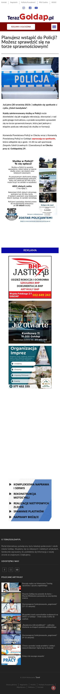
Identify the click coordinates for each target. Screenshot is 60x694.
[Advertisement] (30, 411)
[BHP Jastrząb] (30, 297)
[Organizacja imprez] (30, 387)
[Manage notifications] (53, 688)
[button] (54, 27)
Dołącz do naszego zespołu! (33, 656)
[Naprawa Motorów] (30, 520)
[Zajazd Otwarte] (30, 342)
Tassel (38, 677)
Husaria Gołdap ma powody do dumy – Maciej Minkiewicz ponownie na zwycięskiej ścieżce (39, 596)
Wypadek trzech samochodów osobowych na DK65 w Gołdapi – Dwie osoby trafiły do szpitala (40, 617)
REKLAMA (30, 250)
